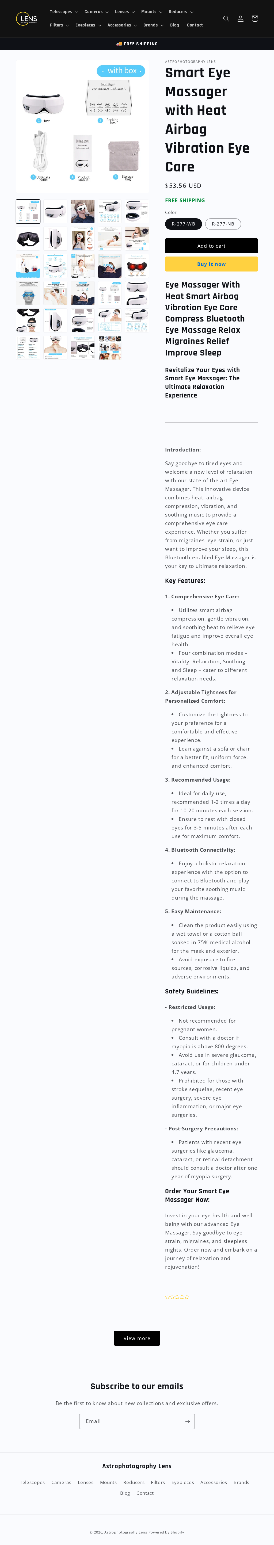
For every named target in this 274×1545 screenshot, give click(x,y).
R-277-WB (183, 224)
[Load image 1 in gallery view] (28, 212)
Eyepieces (183, 1482)
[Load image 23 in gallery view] (55, 320)
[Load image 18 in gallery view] (55, 293)
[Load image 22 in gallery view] (28, 320)
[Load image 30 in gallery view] (110, 348)
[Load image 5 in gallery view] (137, 212)
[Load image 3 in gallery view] (83, 212)
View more (137, 1338)
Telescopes (32, 1482)
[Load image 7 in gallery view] (55, 239)
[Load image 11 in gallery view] (137, 239)
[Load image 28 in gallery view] (55, 348)
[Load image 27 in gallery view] (28, 348)
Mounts (108, 1482)
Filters (158, 1482)
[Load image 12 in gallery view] (28, 266)
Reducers (134, 1482)
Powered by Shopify (166, 1532)
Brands (241, 1482)
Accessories (213, 1482)
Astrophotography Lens (125, 1532)
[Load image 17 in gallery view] (28, 293)
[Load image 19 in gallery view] (83, 293)
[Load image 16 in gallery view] (137, 266)
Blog (125, 1493)
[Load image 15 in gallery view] (110, 266)
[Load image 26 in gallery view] (137, 320)
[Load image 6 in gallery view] (28, 239)
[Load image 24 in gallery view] (83, 320)
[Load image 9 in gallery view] (83, 239)
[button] (63, 12)
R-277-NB (223, 224)
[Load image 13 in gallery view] (55, 266)
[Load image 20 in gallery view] (110, 293)
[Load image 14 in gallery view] (83, 266)
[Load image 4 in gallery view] (110, 212)
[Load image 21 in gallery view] (137, 293)
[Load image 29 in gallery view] (83, 348)
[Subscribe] (187, 1421)
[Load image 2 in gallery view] (55, 212)
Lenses (86, 1482)
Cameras (61, 1482)
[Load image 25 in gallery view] (110, 320)
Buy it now (211, 264)
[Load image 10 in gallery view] (110, 239)
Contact (145, 1493)
